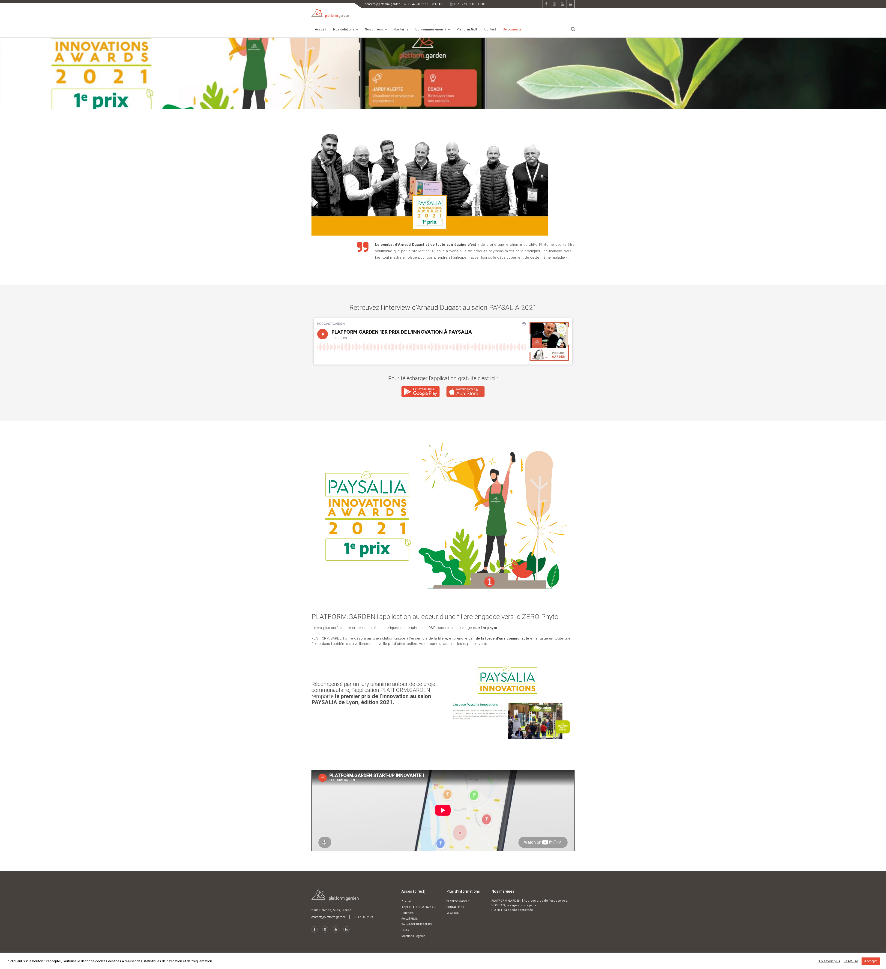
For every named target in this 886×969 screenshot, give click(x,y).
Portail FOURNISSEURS (416, 924)
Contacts (407, 913)
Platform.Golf (467, 29)
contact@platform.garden (382, 4)
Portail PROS (409, 918)
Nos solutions (343, 29)
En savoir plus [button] (829, 961)
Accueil (320, 29)
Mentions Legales (413, 936)
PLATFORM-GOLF (458, 901)
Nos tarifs (400, 29)
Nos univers (374, 29)
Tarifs (405, 930)
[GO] (573, 29)
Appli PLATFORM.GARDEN (419, 907)
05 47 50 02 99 (418, 4)
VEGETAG (452, 913)
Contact (490, 29)
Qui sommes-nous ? (430, 29)
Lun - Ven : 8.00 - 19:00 (470, 4)
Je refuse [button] (851, 961)
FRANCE (440, 4)
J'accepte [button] (870, 961)
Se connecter (513, 29)
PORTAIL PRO (455, 907)
